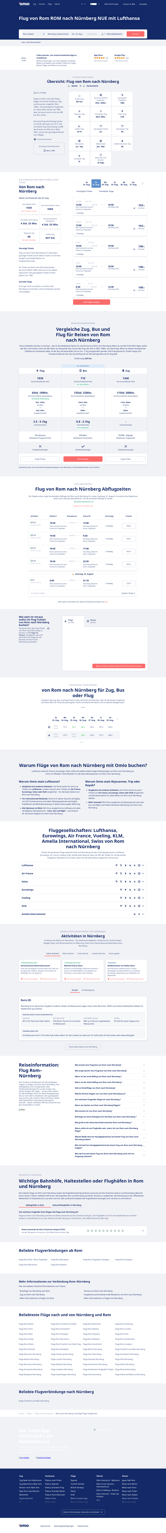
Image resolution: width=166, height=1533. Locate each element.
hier (106, 602)
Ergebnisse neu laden (81, 506)
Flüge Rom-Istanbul (91, 1334)
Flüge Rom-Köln (122, 1334)
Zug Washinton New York (30, 1484)
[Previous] (48, 719)
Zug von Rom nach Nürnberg (32, 1294)
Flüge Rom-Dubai (26, 1339)
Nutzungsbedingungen (64, 1526)
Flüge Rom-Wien (26, 1334)
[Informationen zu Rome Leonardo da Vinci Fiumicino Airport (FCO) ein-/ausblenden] (143, 1230)
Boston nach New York (29, 1487)
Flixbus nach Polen (53, 1480)
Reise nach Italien (130, 1495)
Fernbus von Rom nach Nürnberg (98, 1291)
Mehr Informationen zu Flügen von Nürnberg (103, 1298)
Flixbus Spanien (52, 1484)
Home (21, 1413)
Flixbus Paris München (55, 1495)
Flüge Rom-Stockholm (92, 1344)
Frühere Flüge (39, 593)
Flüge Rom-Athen (26, 1344)
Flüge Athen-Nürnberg (124, 1364)
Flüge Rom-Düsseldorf (60, 1329)
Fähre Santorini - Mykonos (108, 1480)
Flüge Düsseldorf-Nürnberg (127, 1354)
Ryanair (74, 1480)
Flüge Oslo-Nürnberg (92, 1374)
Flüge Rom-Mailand (91, 1339)
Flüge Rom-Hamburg (124, 1324)
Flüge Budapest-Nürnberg (30, 1374)
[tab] (84, 191)
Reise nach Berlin (129, 1484)
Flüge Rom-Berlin (26, 1324)
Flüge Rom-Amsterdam (125, 1339)
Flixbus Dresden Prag (54, 1487)
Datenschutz (82, 1526)
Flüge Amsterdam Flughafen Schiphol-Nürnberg (103, 1369)
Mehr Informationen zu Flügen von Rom (37, 1298)
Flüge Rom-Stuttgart (123, 1259)
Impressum (45, 1526)
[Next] (142, 183)
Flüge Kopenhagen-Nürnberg (63, 1374)
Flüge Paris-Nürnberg (92, 1354)
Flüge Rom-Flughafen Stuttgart (96, 1259)
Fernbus (42, 4)
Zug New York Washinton (30, 1480)
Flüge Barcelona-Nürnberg (30, 1364)
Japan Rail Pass (128, 1480)
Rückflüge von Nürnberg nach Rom (35, 1291)
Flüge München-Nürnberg (30, 1354)
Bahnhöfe (23, 1495)
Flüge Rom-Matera (59, 1264)
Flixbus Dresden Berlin (55, 1491)
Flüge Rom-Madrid (91, 1329)
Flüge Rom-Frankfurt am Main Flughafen (68, 1344)
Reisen (125, 1476)
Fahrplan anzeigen (29, 240)
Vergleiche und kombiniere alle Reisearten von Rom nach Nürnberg (113, 1294)
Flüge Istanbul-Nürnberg (93, 1359)
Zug (34, 4)
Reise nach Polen (129, 1491)
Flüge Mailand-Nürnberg (61, 1364)
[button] (78, 34)
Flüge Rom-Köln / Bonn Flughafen (33, 1259)
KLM (73, 1495)
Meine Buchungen (111, 4)
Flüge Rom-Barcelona (28, 1264)
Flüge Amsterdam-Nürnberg (95, 1364)
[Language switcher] (95, 4)
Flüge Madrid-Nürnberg (29, 1359)
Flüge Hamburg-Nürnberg (62, 1354)
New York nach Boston (29, 1491)
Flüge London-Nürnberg (61, 1359)
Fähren (57, 4)
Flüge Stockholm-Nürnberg (30, 1369)
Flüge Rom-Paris (26, 1329)
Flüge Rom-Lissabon (123, 1344)
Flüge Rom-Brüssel (27, 1349)
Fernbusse (49, 1476)
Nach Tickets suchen (29, 211)
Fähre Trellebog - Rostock (107, 1490)
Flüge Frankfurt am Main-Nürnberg (130, 1349)
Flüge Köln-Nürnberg (124, 1359)
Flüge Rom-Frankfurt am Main (64, 1324)
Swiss (73, 1491)
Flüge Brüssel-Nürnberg (125, 1369)
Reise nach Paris (129, 1487)
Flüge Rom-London (123, 1329)
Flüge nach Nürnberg (44, 1413)
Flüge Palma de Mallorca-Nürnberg (130, 1374)
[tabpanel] (105, 648)
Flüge (50, 4)
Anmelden (143, 4)
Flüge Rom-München (92, 1324)
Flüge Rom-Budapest (60, 1349)
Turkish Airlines (77, 1484)
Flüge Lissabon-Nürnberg (62, 1369)
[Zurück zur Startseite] (26, 4)
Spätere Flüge (127, 593)
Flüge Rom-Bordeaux (60, 1259)
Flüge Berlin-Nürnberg (92, 1349)
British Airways (77, 1487)
